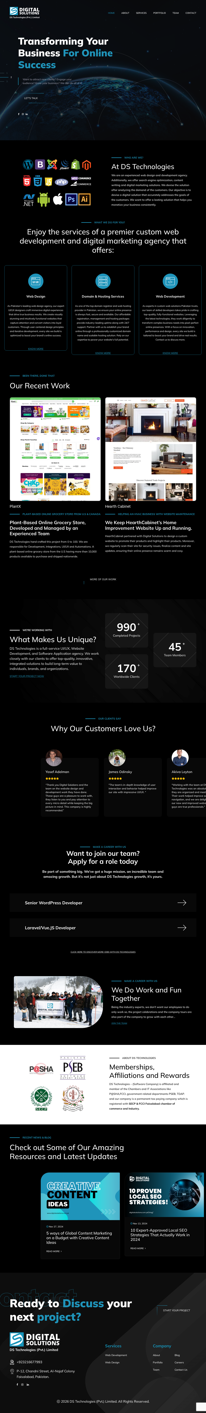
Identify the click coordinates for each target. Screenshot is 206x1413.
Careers (179, 1362)
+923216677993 (29, 1362)
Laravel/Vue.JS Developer (50, 927)
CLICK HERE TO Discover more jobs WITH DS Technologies (103, 952)
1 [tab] (7, 73)
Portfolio (159, 13)
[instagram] (22, 1384)
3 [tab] (7, 81)
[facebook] (17, 1384)
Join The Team (119, 1023)
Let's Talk (31, 98)
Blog (177, 1355)
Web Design (112, 1362)
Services (141, 13)
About (125, 13)
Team (176, 13)
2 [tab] (11, 77)
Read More (53, 1251)
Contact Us (181, 1369)
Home (111, 13)
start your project (176, 1310)
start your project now (27, 676)
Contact (191, 13)
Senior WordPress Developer (53, 902)
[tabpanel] (103, 70)
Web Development (116, 1355)
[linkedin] (28, 1384)
